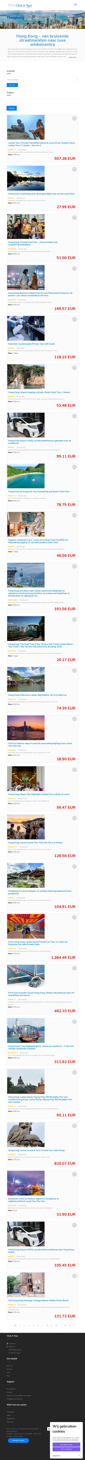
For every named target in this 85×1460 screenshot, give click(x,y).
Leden (9, 1415)
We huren (10, 1422)
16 (65, 1325)
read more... (73, 57)
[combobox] (42, 79)
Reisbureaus (11, 1419)
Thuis (9, 22)
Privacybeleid (11, 1389)
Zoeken (12, 108)
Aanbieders (10, 1412)
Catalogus (16, 22)
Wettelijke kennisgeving (14, 1399)
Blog (8, 1376)
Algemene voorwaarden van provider (19, 1396)
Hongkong (30, 22)
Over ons (10, 1366)
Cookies (9, 1392)
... (60, 1325)
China (23, 22)
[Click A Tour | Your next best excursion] (20, 6)
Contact (9, 1369)
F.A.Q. (8, 1373)
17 (70, 1325)
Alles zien (12, 85)
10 (56, 1325)
